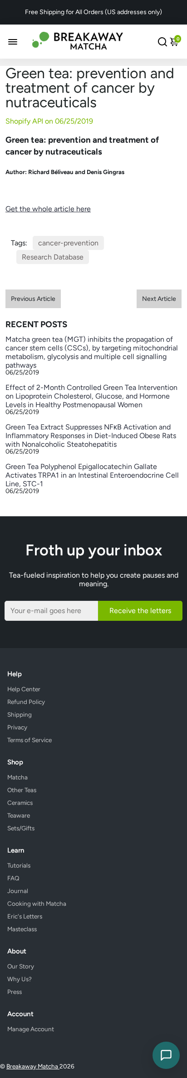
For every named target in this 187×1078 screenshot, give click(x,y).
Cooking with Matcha (36, 903)
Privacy (17, 727)
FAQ (13, 878)
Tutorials (18, 865)
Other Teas (21, 790)
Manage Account (30, 1029)
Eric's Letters (24, 916)
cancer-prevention (68, 243)
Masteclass (22, 929)
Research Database (53, 257)
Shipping (19, 714)
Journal (17, 890)
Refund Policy (26, 701)
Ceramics (20, 802)
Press (14, 991)
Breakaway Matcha (32, 1066)
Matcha (17, 777)
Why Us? (19, 979)
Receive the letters (140, 610)
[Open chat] (166, 1055)
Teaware (18, 815)
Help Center (23, 689)
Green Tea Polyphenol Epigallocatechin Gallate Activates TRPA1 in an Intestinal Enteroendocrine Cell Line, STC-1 (92, 475)
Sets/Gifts (20, 828)
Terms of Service (29, 740)
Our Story (20, 966)
